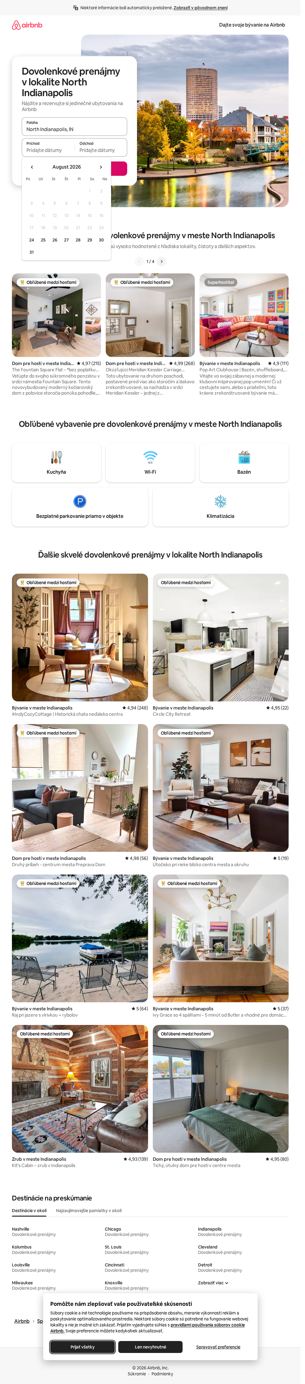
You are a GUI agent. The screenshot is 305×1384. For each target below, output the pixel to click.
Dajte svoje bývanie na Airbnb (252, 25)
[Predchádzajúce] (139, 261)
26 (54, 240)
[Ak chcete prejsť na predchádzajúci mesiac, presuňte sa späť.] (32, 167)
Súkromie (137, 1374)
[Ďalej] (161, 261)
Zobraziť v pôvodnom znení (201, 7)
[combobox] (74, 129)
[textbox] (48, 150)
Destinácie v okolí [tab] (29, 1210)
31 (31, 252)
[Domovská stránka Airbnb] (27, 25)
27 (66, 240)
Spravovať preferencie (218, 1347)
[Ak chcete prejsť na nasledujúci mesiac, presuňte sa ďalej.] (100, 167)
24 (31, 240)
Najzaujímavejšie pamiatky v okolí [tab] (89, 1210)
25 (43, 240)
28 (78, 240)
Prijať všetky (82, 1347)
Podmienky (162, 1374)
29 (89, 240)
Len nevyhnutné (150, 1347)
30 (101, 240)
